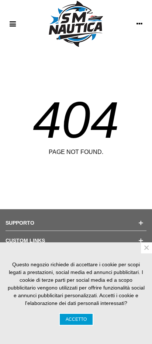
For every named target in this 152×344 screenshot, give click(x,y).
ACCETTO (76, 319)
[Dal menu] (13, 24)
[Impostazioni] (139, 24)
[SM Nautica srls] (76, 23)
